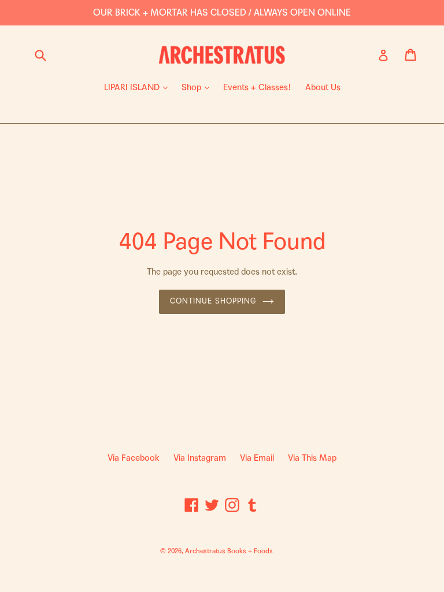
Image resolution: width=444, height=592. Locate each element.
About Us (323, 87)
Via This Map (312, 458)
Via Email (257, 458)
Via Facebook (134, 458)
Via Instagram (199, 458)
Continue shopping (213, 301)
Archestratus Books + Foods (229, 551)
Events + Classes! (257, 87)
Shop (198, 87)
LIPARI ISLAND (138, 87)
